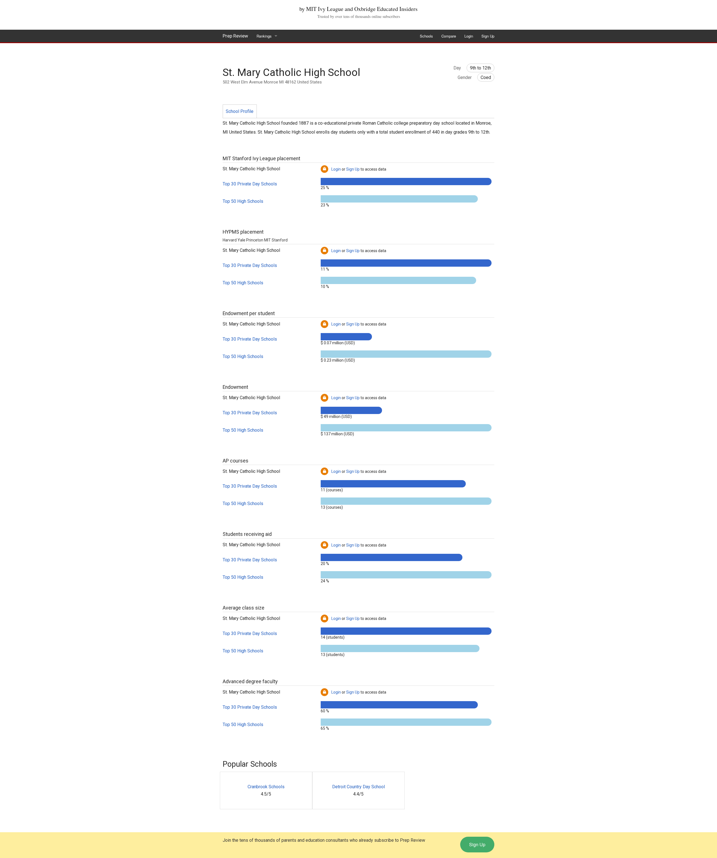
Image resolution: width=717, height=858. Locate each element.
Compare (448, 36)
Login (468, 36)
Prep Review (235, 36)
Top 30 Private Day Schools (250, 184)
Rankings (264, 36)
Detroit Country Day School (358, 786)
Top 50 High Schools (243, 201)
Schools (426, 36)
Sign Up (487, 36)
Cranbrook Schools (266, 786)
